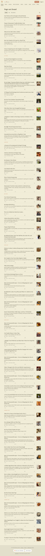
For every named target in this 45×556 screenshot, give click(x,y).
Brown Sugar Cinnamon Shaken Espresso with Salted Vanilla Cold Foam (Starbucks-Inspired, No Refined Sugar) (19, 83)
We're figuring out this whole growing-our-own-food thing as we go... (18, 146)
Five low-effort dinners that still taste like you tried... (14, 285)
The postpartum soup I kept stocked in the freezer (14, 154)
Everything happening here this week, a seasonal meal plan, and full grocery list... (19, 361)
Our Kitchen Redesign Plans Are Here (13, 274)
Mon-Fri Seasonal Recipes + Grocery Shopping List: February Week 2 (19, 483)
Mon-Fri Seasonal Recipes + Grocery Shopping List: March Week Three (18, 358)
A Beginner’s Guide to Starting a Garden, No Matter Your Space (18, 117)
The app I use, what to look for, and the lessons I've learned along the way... (19, 494)
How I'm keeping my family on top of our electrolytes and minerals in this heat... (19, 110)
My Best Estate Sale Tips (10, 492)
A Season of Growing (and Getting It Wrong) (15, 145)
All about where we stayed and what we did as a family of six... (16, 17)
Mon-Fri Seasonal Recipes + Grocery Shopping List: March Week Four (18, 323)
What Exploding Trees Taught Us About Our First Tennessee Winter (19, 521)
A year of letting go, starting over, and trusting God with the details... (18, 396)
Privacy (22, 547)
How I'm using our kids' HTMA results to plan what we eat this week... (18, 405)
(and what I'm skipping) (9, 93)
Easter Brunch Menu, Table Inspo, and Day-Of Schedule (17, 312)
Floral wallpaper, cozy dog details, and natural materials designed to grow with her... (19, 229)
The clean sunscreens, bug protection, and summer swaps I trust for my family (18, 102)
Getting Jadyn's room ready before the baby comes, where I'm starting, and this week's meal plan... (19, 379)
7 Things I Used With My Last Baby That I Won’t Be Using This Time (19, 341)
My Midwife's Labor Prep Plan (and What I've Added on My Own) (18, 292)
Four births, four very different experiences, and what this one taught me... (19, 206)
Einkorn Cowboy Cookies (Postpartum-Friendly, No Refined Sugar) (19, 249)
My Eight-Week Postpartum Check (12, 126)
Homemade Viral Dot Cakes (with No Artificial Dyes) (17, 186)
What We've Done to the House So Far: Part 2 (15, 413)
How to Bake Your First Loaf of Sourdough (14, 447)
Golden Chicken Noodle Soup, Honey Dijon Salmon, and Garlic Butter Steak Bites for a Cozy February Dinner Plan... (19, 506)
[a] (39, 213)
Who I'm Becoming (8, 265)
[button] (2, 4)
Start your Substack (19, 550)
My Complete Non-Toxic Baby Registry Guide (15, 258)
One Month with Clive (9, 168)
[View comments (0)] (15, 20)
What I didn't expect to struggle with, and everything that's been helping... (19, 198)
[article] (22, 18)
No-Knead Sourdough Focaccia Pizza (13, 59)
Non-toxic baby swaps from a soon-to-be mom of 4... (15, 343)
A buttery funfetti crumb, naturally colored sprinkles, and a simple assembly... (17, 188)
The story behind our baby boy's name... (13, 212)
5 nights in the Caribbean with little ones (12, 334)
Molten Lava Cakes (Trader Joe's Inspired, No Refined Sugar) (19, 513)
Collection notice (30, 547)
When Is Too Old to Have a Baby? (12, 31)
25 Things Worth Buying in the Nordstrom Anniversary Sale (19, 92)
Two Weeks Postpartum (10, 197)
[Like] (5, 20)
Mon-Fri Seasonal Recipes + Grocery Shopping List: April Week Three (18, 283)
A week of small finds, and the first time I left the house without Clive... (18, 67)
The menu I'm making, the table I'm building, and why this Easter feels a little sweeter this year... (18, 314)
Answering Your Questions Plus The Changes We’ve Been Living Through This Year (18, 350)
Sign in (41, 1)
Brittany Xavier (10, 18)
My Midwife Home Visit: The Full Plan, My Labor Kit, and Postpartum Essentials (18, 236)
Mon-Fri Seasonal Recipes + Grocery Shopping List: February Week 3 (19, 456)
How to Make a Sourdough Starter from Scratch (16, 474)
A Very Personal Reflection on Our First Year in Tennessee (18, 394)
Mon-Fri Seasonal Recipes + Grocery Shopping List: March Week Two (18, 376)
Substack (16, 553)
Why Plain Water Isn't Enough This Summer (15, 108)
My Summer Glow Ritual (10, 160)
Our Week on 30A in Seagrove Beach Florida (15, 16)
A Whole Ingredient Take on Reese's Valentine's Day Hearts (19, 465)
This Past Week (8, 66)
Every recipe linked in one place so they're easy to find (15, 431)
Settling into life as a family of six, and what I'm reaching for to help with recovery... (18, 179)
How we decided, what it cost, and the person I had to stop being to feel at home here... (19, 76)
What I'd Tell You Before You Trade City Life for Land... (17, 73)
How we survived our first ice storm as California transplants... (16, 523)
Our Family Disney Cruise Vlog (11, 333)
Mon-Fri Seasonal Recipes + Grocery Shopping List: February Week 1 (19, 503)
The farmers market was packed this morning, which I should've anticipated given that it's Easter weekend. (19, 305)
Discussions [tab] (13, 12)
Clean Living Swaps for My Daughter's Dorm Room (16, 49)
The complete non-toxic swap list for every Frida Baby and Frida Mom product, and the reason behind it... (18, 388)
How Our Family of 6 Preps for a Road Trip (14, 40)
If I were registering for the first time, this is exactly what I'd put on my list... (19, 259)
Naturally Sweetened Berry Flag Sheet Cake (15, 134)
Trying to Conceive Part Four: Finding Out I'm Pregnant (18, 537)
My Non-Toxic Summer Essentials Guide (14, 99)
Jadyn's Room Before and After (11, 218)
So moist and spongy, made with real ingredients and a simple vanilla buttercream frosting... (18, 25)
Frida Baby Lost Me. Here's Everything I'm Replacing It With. (19, 386)
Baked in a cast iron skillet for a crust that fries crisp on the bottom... (18, 60)
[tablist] (10, 12)
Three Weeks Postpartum (10, 177)
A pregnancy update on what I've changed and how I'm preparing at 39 (18, 423)
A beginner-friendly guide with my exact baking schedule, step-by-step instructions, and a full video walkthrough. (18, 449)
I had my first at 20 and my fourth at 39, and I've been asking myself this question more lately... (19, 34)
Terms (25, 547)
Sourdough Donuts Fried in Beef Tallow (13, 529)
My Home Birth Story (9, 204)
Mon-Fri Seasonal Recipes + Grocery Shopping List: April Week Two (18, 302)
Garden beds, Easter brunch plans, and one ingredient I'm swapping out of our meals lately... (19, 326)
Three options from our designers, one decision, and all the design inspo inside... (18, 276)
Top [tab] (9, 12)
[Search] (39, 12)
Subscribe (37, 1)
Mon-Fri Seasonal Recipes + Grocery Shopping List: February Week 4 (19, 437)
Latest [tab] (6, 12)
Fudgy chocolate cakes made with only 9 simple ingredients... (16, 514)
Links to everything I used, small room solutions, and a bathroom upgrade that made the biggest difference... (19, 220)
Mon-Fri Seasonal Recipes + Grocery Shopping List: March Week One (18, 402)
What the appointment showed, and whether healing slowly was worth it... (19, 128)
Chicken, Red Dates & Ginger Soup (12, 152)
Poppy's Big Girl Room (9, 227)
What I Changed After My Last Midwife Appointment (17, 367)
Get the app (28, 550)
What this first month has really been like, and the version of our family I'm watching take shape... (19, 171)
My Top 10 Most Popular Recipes (12, 429)
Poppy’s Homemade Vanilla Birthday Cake (14, 23)
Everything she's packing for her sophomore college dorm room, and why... (19, 50)
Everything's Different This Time (12, 422)
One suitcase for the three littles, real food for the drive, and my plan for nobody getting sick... (18, 42)
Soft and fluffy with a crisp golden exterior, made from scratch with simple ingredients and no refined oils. (19, 531)
